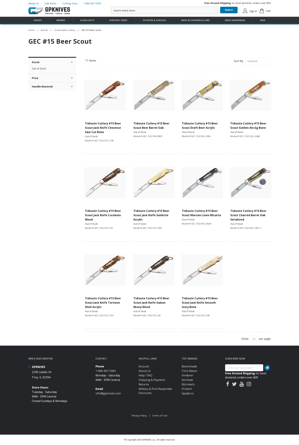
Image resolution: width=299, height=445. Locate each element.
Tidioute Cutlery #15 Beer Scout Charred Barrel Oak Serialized (248, 215)
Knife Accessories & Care (195, 20)
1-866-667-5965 (92, 3)
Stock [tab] (35, 62)
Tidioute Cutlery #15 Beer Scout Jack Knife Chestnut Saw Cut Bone (103, 127)
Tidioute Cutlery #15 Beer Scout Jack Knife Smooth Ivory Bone (200, 302)
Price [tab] (35, 78)
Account (144, 366)
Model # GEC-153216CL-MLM (196, 223)
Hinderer (187, 375)
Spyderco (188, 393)
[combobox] (164, 10)
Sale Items (50, 3)
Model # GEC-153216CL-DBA (196, 136)
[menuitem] (38, 20)
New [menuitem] (262, 20)
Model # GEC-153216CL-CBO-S (245, 227)
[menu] (149, 20)
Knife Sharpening (235, 20)
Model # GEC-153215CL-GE (147, 315)
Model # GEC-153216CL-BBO (147, 136)
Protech (187, 389)
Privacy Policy (139, 415)
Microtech (188, 384)
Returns (144, 384)
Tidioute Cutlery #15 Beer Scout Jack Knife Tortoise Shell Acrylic (103, 302)
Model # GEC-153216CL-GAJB (245, 136)
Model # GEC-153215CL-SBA (147, 227)
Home (31, 30)
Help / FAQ (145, 375)
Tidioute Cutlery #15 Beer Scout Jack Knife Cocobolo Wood (103, 215)
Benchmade (189, 366)
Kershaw (187, 380)
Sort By (238, 61)
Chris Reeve (189, 371)
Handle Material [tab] (42, 86)
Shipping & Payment (152, 380)
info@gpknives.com (108, 393)
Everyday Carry (118, 20)
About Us (33, 3)
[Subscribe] (267, 368)
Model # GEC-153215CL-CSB (99, 140)
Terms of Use (159, 415)
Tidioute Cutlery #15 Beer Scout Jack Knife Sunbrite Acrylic (151, 215)
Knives (38, 20)
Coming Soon (70, 3)
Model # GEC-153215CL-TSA (99, 315)
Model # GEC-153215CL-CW (99, 227)
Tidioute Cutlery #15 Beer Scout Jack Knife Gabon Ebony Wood (151, 302)
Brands (44, 30)
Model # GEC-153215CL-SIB (196, 315)
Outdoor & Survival (154, 20)
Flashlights (87, 20)
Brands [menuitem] (61, 20)
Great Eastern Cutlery (65, 30)
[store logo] (49, 10)
